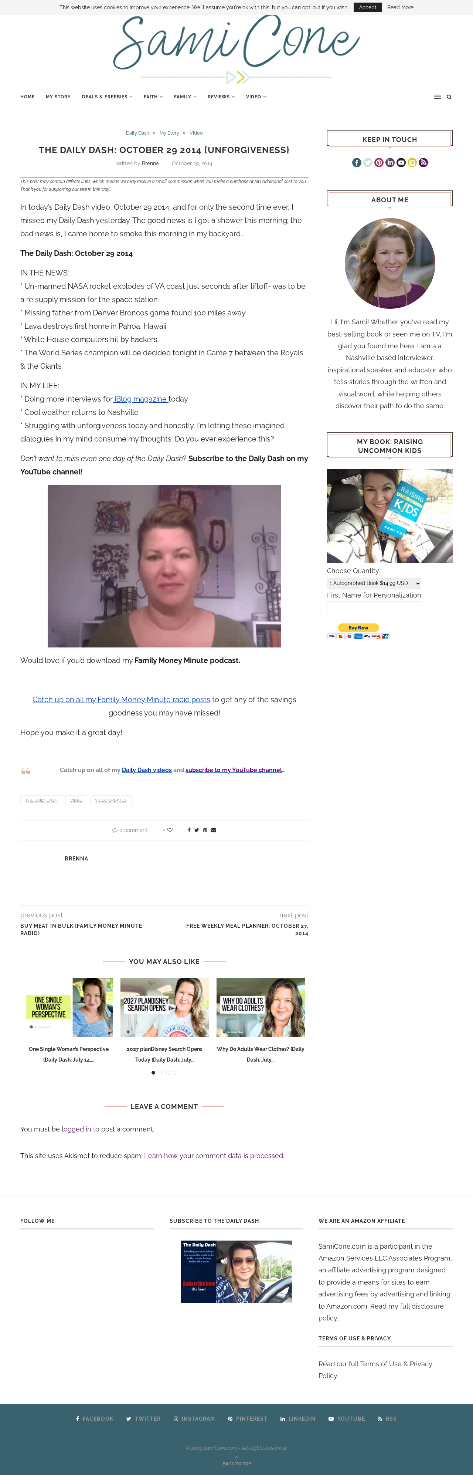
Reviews (219, 96)
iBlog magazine (141, 399)
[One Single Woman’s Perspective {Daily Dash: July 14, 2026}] (68, 1007)
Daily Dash (137, 133)
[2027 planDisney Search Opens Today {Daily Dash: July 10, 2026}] (164, 1007)
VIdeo (253, 96)
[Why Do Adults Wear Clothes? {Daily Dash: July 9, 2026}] (261, 1007)
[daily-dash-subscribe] (237, 1272)
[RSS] (423, 163)
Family (182, 96)
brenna (150, 163)
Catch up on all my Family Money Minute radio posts (121, 699)
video (76, 800)
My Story (58, 96)
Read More (400, 7)
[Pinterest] (379, 163)
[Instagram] (412, 163)
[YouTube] (401, 163)
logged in (76, 1129)
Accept (368, 7)
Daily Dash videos (147, 770)
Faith (151, 96)
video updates (111, 800)
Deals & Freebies (104, 96)
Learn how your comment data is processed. (214, 1156)
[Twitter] (367, 163)
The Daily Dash (41, 800)
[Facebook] (356, 163)
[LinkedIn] (390, 163)
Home (27, 96)
